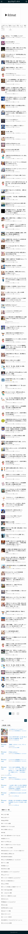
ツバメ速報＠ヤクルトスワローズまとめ (11, 844)
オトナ (21, 26)
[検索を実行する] (25, 720)
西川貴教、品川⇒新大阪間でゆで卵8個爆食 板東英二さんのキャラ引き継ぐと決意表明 (18, 802)
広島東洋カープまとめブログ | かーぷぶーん (12, 920)
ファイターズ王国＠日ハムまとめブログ (11, 877)
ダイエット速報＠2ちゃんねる (9, 895)
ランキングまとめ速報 (8, 847)
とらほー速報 (6, 814)
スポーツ (6, 26)
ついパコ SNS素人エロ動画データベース (12, 886)
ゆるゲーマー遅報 (7, 911)
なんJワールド (6, 874)
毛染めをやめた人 (12, 777)
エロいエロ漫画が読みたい (9, 880)
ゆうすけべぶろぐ (7, 914)
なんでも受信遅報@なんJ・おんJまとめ (19, 730)
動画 (25, 26)
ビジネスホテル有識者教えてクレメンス (17, 759)
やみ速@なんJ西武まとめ (8, 853)
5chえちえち (5, 898)
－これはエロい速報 (7, 892)
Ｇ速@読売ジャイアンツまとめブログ (11, 871)
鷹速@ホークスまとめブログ (9, 902)
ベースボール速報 (7, 823)
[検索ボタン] (26, 1)
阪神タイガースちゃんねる (9, 826)
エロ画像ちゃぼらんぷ (2, 27)
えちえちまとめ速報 (15, 747)
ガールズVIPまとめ (8, 775)
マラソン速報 (6, 862)
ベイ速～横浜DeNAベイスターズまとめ (11, 835)
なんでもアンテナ (14, 1)
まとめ (14, 26)
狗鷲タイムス (6, 865)
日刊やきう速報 (6, 868)
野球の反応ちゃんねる (8, 907)
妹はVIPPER (5, 820)
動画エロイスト (10, 27)
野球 (17, 26)
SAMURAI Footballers (7, 856)
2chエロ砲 (5, 905)
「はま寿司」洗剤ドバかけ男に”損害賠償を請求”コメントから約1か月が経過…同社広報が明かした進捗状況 (18, 787)
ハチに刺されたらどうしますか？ (16, 729)
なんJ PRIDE (6, 883)
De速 (4, 832)
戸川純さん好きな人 (13, 752)
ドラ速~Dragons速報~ (8, 889)
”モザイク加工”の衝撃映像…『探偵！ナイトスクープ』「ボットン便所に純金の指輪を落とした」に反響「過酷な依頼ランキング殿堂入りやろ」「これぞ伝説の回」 (18, 770)
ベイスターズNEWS (7, 917)
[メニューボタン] (1, 1)
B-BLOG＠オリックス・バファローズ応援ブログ (13, 850)
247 (18, 713)
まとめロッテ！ (6, 817)
